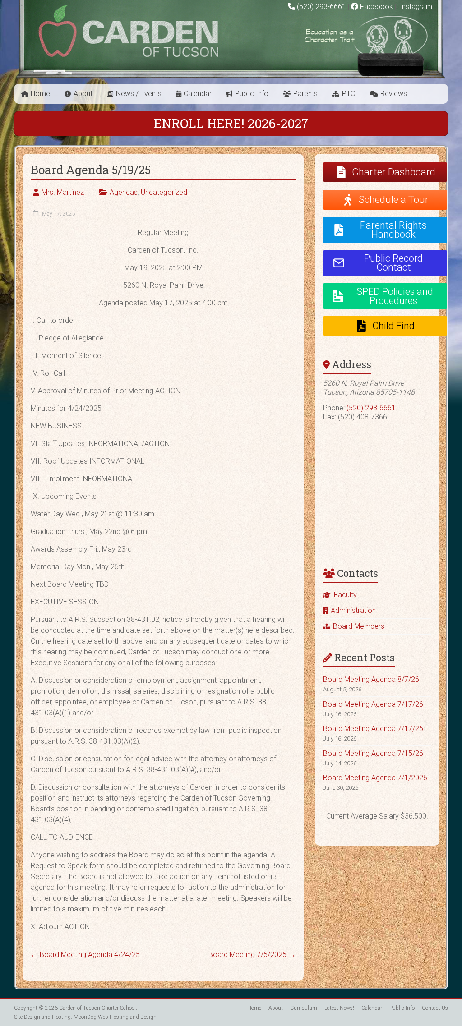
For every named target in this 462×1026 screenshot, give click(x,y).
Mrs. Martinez (63, 192)
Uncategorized (164, 192)
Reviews (393, 93)
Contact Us (435, 1008)
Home (40, 93)
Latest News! (339, 1008)
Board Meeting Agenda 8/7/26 (371, 679)
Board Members (358, 626)
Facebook (375, 6)
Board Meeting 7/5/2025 (252, 954)
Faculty (345, 594)
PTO (349, 93)
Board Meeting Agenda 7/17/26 (373, 704)
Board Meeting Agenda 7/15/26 (373, 753)
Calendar (198, 93)
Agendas (124, 192)
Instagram (415, 6)
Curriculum (303, 1008)
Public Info (251, 93)
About (83, 93)
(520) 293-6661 (321, 6)
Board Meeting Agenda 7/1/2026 (375, 777)
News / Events (139, 93)
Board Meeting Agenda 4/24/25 (85, 954)
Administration (353, 610)
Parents (305, 93)
